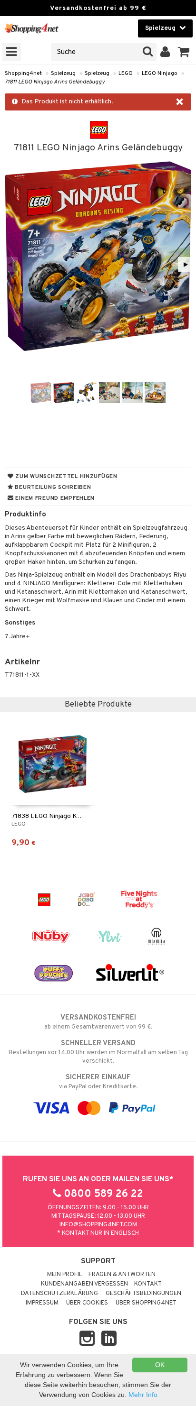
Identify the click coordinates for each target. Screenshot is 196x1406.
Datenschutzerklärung (59, 1293)
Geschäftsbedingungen (143, 1293)
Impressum (42, 1303)
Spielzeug (63, 73)
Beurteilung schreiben (52, 487)
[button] (184, 52)
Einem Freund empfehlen (54, 498)
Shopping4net (23, 73)
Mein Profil (64, 1274)
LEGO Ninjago (159, 73)
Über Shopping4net (146, 1303)
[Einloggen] (165, 52)
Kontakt (148, 1284)
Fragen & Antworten (122, 1274)
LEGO (125, 73)
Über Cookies (87, 1303)
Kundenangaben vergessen (84, 1284)
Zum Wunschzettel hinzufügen (66, 476)
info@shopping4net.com (98, 1225)
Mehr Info (142, 1394)
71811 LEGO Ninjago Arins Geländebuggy (55, 82)
